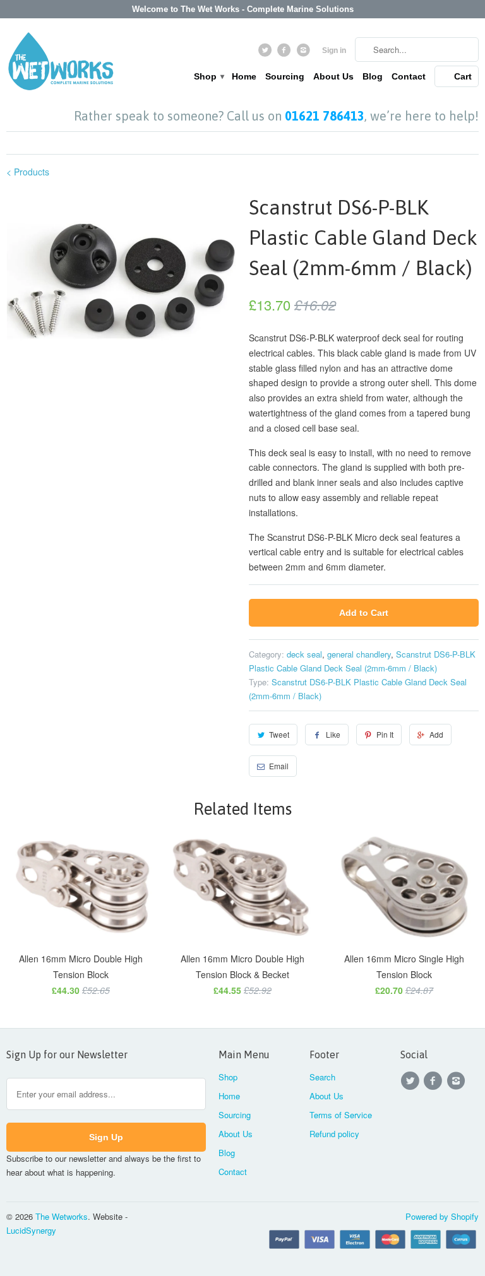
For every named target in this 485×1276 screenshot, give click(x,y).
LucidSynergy (31, 1230)
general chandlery (359, 654)
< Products (27, 171)
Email (279, 765)
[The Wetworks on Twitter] (266, 53)
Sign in (334, 50)
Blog (372, 76)
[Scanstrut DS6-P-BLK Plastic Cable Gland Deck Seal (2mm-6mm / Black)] (121, 279)
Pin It (384, 734)
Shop (208, 76)
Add (436, 734)
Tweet (279, 734)
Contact (409, 76)
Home (244, 76)
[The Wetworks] (60, 64)
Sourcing (284, 76)
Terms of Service (340, 1115)
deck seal (304, 654)
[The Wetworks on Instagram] (304, 53)
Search (322, 1077)
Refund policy (334, 1134)
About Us (333, 76)
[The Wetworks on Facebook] (285, 53)
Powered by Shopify (442, 1216)
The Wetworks (61, 1216)
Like (333, 734)
